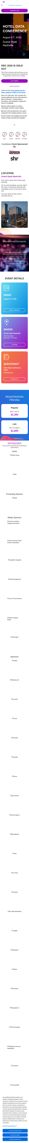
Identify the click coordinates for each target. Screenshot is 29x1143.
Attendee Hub (14, 10)
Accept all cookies (15, 1135)
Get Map (14, 344)
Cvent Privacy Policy (9, 1126)
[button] (3, 2)
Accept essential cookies (15, 1130)
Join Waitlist (14, 81)
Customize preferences (15, 1139)
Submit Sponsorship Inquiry (14, 263)
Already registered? (14, 86)
